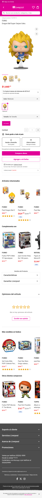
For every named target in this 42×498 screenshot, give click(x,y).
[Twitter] (21, 479)
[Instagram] (24, 479)
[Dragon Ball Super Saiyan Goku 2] (11, 79)
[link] (9, 200)
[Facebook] (17, 479)
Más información (28, 494)
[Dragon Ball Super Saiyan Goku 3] (17, 79)
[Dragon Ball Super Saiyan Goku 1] (5, 79)
